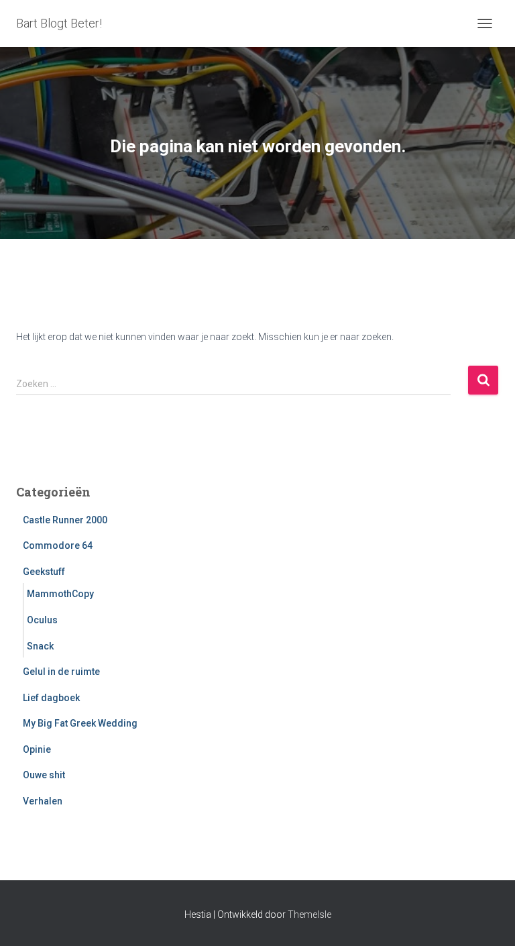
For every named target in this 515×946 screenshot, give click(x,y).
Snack (40, 646)
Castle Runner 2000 (65, 520)
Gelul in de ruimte (61, 671)
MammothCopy (60, 593)
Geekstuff (44, 571)
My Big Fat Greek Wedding (80, 723)
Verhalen (42, 801)
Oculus (42, 620)
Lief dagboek (51, 697)
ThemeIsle (309, 914)
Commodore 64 (58, 545)
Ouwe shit (44, 775)
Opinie (37, 749)
